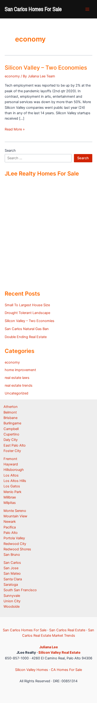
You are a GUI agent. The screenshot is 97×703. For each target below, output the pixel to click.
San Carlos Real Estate (67, 630)
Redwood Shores (17, 549)
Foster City (12, 451)
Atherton (11, 407)
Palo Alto (11, 533)
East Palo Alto (15, 445)
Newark (10, 521)
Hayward (11, 464)
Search (10, 150)
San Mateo (12, 573)
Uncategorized (16, 393)
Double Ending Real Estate (26, 337)
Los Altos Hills (15, 481)
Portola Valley (14, 538)
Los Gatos (12, 486)
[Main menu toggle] (87, 9)
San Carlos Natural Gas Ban (27, 329)
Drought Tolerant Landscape (27, 313)
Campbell (11, 429)
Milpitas (10, 503)
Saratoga (11, 584)
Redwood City (15, 544)
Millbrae (10, 497)
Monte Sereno (15, 511)
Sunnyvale (12, 596)
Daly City (11, 440)
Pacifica (10, 527)
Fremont (10, 459)
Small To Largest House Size (27, 305)
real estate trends (18, 385)
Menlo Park (12, 492)
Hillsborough (14, 470)
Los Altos (11, 475)
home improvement (20, 370)
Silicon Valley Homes (31, 670)
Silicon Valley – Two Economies (46, 67)
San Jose (11, 568)
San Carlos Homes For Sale (33, 9)
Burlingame (12, 423)
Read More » (15, 129)
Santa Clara (13, 579)
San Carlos (12, 563)
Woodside (12, 606)
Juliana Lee (48, 647)
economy (12, 76)
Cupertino (11, 434)
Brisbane (10, 418)
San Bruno (12, 554)
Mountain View (15, 516)
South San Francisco (20, 590)
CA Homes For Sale (66, 670)
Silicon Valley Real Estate (59, 652)
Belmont (10, 412)
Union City (12, 601)
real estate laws (17, 378)
